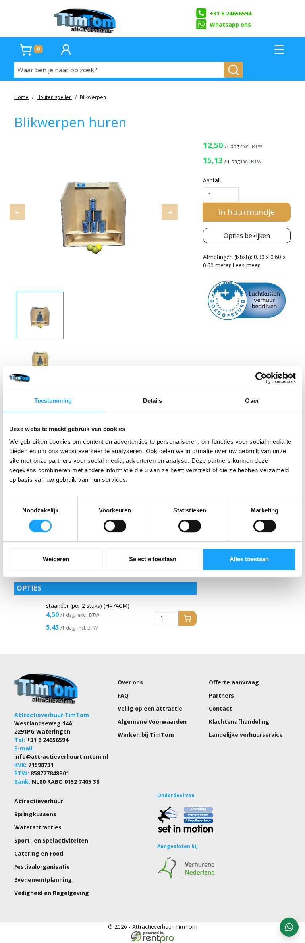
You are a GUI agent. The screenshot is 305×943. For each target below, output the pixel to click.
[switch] (115, 526)
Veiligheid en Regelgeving (51, 893)
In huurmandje (246, 212)
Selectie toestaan (152, 559)
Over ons (130, 682)
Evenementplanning (43, 879)
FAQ (123, 695)
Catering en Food (38, 853)
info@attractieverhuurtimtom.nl (61, 756)
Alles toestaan (249, 559)
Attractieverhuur (38, 801)
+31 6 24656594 (230, 13)
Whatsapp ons (230, 24)
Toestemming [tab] (53, 400)
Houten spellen (54, 97)
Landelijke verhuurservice (246, 734)
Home (21, 97)
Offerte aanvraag (234, 682)
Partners (221, 695)
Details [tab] (152, 400)
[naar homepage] (85, 18)
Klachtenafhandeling (239, 721)
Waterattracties (38, 827)
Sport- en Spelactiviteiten (51, 840)
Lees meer (246, 265)
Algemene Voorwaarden (152, 721)
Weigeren (56, 559)
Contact (220, 708)
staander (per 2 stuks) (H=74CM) (87, 605)
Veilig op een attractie (150, 708)
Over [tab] (252, 400)
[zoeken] (233, 70)
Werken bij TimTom (146, 734)
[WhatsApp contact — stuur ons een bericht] (289, 927)
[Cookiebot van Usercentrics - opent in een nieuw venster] (261, 378)
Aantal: (211, 180)
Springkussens (35, 814)
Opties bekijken (247, 235)
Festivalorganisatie (42, 866)
